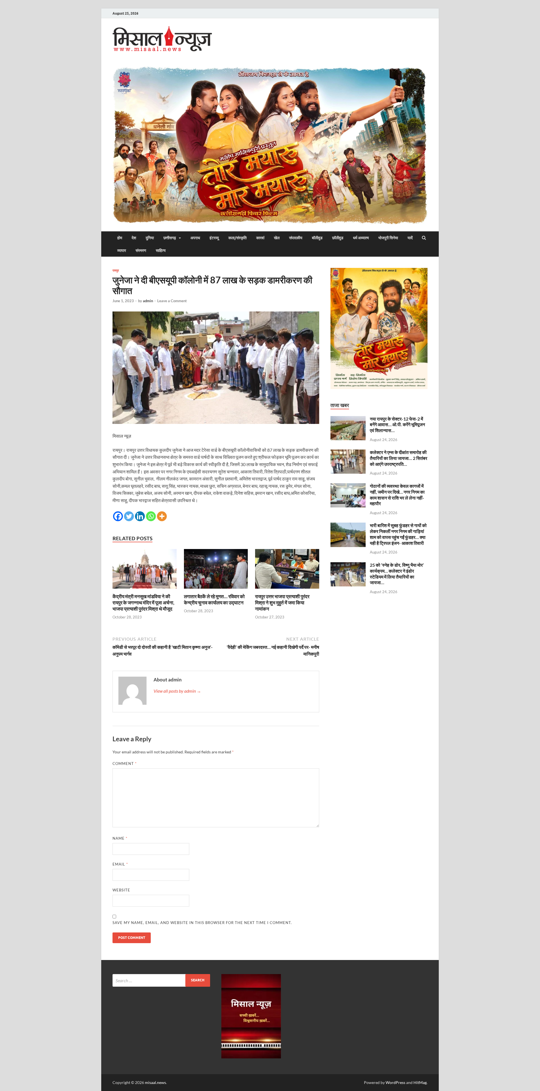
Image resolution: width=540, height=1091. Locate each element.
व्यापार (121, 250)
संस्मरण (141, 250)
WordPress (395, 1082)
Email (120, 864)
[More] (162, 516)
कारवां (260, 238)
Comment (124, 763)
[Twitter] (129, 516)
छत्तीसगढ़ (169, 238)
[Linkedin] (140, 516)
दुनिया (150, 238)
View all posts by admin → (177, 691)
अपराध (195, 238)
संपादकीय (295, 238)
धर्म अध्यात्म (361, 238)
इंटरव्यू (214, 238)
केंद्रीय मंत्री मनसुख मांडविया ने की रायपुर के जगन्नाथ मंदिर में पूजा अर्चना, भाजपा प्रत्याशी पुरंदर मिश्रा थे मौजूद (143, 602)
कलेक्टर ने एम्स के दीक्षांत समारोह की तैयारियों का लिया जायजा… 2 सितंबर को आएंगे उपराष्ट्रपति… (398, 458)
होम (119, 238)
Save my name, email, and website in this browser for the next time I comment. (202, 922)
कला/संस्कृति (237, 238)
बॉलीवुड (317, 238)
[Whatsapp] (151, 516)
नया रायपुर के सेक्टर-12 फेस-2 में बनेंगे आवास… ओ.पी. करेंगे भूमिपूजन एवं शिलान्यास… (397, 424)
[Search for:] (161, 980)
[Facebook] (118, 516)
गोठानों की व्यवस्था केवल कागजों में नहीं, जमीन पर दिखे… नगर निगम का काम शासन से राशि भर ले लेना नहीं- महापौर (397, 494)
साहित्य (161, 250)
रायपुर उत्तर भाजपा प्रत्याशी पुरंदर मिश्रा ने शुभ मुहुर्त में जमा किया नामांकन (282, 602)
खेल (277, 238)
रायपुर (115, 270)
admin (148, 301)
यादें (410, 238)
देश (134, 238)
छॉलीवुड (337, 238)
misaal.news (155, 1082)
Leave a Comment (172, 301)
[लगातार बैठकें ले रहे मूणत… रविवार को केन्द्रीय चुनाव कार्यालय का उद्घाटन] (216, 590)
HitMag (420, 1082)
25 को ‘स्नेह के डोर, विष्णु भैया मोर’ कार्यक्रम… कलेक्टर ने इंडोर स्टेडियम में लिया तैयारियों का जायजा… (397, 573)
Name (119, 838)
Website (121, 890)
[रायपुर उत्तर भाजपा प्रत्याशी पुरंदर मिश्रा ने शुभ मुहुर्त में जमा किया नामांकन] (287, 590)
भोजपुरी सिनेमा (388, 238)
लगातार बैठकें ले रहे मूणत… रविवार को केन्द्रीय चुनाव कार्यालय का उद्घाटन (214, 599)
